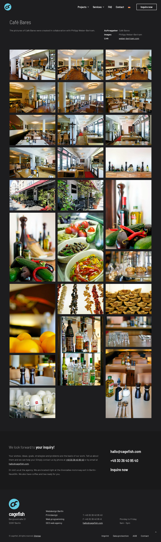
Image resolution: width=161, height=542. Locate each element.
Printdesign (52, 515)
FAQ (110, 6)
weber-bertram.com (129, 38)
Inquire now (119, 469)
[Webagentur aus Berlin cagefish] (7, 6)
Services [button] (97, 6)
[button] (32, 65)
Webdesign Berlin (54, 511)
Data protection (121, 535)
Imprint (105, 535)
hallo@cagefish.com (19, 463)
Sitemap (37, 536)
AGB (135, 535)
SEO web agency (54, 523)
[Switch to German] (128, 7)
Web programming (55, 519)
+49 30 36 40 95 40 (75, 459)
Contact (120, 6)
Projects (82, 6)
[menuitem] (83, 7)
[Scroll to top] (155, 531)
